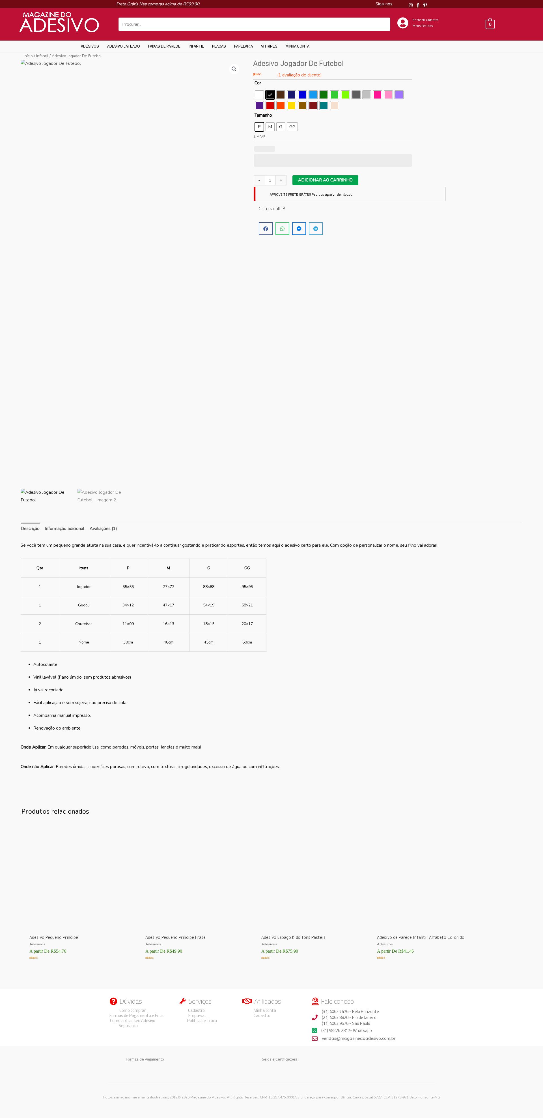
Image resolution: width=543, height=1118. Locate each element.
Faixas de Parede (164, 46)
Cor (258, 83)
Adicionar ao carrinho (325, 180)
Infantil (196, 46)
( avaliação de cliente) (299, 75)
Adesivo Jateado (123, 46)
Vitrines (269, 46)
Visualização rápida (79, 925)
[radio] (259, 95)
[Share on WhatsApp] (282, 228)
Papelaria (243, 46)
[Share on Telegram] (316, 228)
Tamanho (263, 115)
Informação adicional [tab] (64, 528)
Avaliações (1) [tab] (103, 528)
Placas (219, 46)
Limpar (260, 137)
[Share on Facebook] (266, 228)
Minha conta (297, 46)
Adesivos (90, 46)
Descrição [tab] (30, 528)
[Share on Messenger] (299, 228)
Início (28, 56)
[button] (234, 69)
